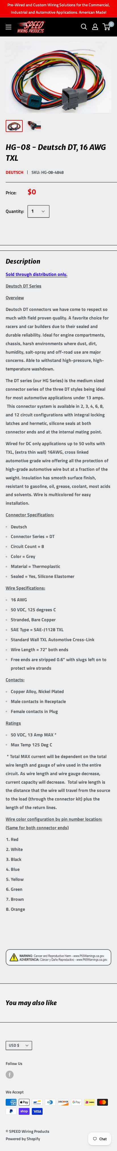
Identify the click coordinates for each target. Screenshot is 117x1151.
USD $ (14, 1045)
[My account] (95, 27)
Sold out (58, 232)
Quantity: (15, 211)
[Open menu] (8, 27)
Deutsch (14, 172)
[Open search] (84, 27)
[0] (106, 26)
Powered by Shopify (23, 1139)
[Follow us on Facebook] (10, 1074)
